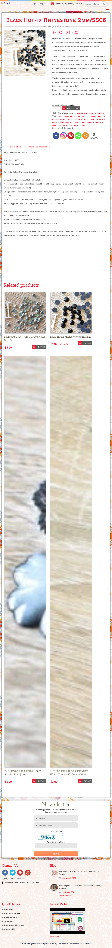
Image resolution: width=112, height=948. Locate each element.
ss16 (65, 125)
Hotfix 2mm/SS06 (96, 113)
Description (15, 147)
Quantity (56, 105)
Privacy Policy (10, 917)
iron (104, 119)
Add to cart (73, 108)
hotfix (98, 119)
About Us (8, 909)
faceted (76, 119)
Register (43, 4)
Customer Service (12, 913)
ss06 (54, 125)
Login (34, 4)
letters (55, 122)
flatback (85, 119)
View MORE (55, 936)
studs (82, 125)
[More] (85, 135)
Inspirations (87, 944)
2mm (61, 116)
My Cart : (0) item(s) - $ (69, 3)
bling (54, 119)
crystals (61, 119)
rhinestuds (98, 122)
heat (92, 119)
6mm (84, 116)
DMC (69, 119)
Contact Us (9, 929)
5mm (78, 116)
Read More (65, 895)
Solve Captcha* (56, 831)
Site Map (8, 921)
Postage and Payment (14, 925)
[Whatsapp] (78, 135)
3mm (66, 116)
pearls (76, 122)
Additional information (39, 147)
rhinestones (86, 122)
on (71, 122)
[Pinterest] (70, 135)
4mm (72, 116)
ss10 (60, 125)
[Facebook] (56, 135)
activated (91, 116)
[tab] (15, 146)
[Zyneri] (5, 3)
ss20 (71, 125)
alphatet (102, 116)
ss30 (76, 125)
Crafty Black (81, 113)
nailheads (64, 122)
